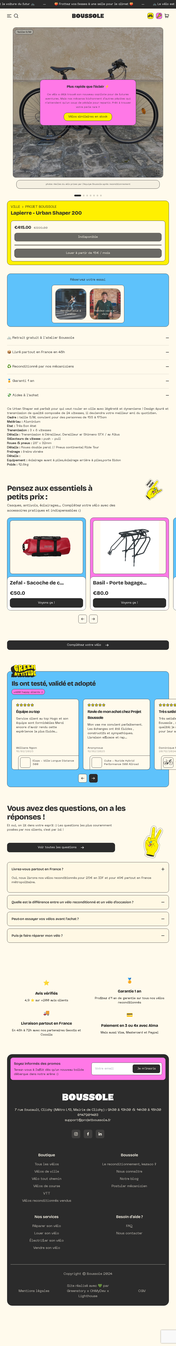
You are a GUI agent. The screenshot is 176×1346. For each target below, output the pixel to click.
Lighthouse (88, 1296)
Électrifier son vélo (47, 1240)
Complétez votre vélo (84, 645)
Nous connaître (129, 1171)
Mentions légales (34, 1291)
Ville (15, 207)
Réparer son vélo (46, 1226)
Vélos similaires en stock (88, 116)
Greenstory (76, 1291)
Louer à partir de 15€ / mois (88, 253)
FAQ (129, 1226)
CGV (142, 1291)
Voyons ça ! (46, 602)
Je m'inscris (146, 1068)
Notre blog (129, 1179)
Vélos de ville (46, 1171)
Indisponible (88, 237)
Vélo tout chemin (46, 1179)
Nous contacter (129, 1233)
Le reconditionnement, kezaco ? (129, 1164)
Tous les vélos (47, 1164)
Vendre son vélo (46, 1248)
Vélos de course (46, 1186)
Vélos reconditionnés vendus (46, 1201)
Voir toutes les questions (57, 847)
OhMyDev (98, 1291)
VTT (46, 1193)
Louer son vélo (46, 1233)
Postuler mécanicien (129, 1186)
